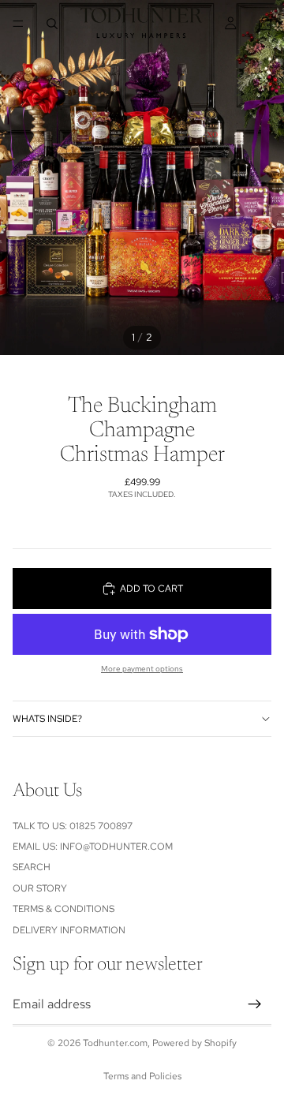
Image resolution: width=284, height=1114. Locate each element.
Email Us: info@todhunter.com (93, 846)
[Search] (52, 23)
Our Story (40, 888)
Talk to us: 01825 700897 (73, 826)
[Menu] (18, 24)
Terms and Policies (142, 1076)
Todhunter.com (115, 1043)
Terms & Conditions (63, 909)
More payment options (142, 669)
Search (31, 868)
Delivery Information (69, 930)
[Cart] (265, 23)
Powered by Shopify (194, 1043)
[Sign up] (254, 1004)
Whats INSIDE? (47, 718)
